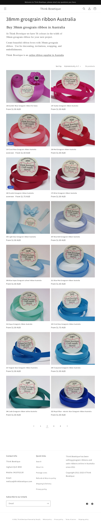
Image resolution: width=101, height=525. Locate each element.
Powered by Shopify (34, 519)
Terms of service (71, 519)
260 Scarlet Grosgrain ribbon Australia (20, 193)
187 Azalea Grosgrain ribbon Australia (64, 106)
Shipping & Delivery (43, 484)
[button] (5, 8)
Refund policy (47, 519)
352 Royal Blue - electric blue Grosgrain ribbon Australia (71, 411)
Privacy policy (41, 489)
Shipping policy (83, 519)
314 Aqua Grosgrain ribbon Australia (19, 324)
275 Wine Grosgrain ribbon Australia (64, 193)
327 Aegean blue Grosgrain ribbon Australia (22, 368)
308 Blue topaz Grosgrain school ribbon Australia (24, 280)
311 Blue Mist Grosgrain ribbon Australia (65, 280)
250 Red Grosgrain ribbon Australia (63, 149)
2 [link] (47, 426)
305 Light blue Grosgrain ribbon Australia (21, 237)
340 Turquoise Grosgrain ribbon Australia (66, 368)
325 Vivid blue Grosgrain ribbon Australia (66, 324)
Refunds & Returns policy (46, 478)
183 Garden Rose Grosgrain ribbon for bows (22, 106)
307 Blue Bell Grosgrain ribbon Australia (65, 237)
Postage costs (41, 473)
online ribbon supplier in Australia (46, 55)
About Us (39, 467)
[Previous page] (34, 426)
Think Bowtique (22, 519)
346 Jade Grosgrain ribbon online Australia (21, 411)
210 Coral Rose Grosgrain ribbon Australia (21, 149)
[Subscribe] (47, 503)
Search (39, 461)
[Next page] (67, 426)
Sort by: (59, 66)
